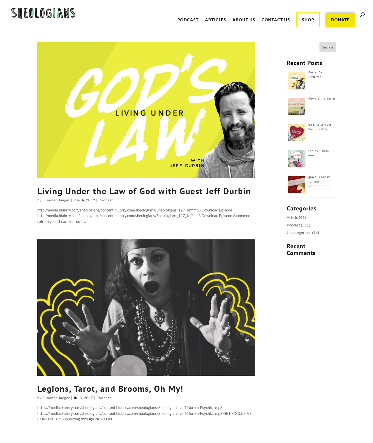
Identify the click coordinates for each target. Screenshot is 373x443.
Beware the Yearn (321, 98)
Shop (308, 19)
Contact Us (276, 20)
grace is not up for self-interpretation (319, 181)
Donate (340, 19)
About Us (243, 20)
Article (292, 217)
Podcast (188, 20)
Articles (215, 20)
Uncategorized (299, 232)
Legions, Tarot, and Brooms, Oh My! (110, 388)
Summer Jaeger (56, 200)
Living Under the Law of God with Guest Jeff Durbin (144, 190)
